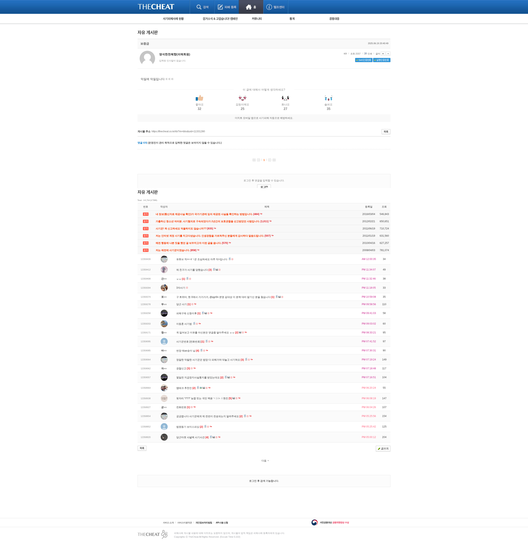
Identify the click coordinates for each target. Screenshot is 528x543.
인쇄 (370, 53)
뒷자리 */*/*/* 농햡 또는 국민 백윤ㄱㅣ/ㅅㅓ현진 (204, 398)
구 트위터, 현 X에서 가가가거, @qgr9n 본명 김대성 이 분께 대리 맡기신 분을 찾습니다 (225, 297)
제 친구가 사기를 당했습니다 (194, 269)
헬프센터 (275, 7)
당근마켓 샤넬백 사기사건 (192, 437)
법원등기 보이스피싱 (189, 426)
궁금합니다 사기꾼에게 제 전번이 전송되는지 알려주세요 (209, 416)
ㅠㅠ (180, 278)
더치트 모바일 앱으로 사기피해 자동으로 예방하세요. (264, 118)
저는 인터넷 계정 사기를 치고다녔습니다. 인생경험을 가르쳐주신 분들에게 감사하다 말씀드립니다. (213, 235)
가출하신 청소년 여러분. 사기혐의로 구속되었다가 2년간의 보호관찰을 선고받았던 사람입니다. (212, 221)
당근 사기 (183, 304)
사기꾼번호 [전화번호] (190, 341)
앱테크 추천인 (186, 388)
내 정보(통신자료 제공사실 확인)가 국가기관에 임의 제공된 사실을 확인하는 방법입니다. (208, 214)
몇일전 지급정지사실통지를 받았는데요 (199, 377)
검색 (202, 7)
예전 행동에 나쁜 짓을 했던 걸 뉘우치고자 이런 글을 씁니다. (192, 243)
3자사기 (181, 287)
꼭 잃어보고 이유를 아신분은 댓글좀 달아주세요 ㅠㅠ (207, 332)
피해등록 (226, 7)
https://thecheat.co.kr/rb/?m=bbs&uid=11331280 (178, 131)
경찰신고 (183, 368)
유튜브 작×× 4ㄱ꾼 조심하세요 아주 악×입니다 (202, 259)
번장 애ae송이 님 (187, 350)
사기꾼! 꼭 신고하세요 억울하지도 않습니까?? (185, 228)
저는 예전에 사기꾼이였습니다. (176, 250)
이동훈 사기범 (184, 323)
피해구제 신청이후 (188, 313)
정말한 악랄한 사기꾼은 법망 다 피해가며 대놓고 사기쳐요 (210, 359)
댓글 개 (142, 142)
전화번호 (183, 407)
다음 (264, 460)
